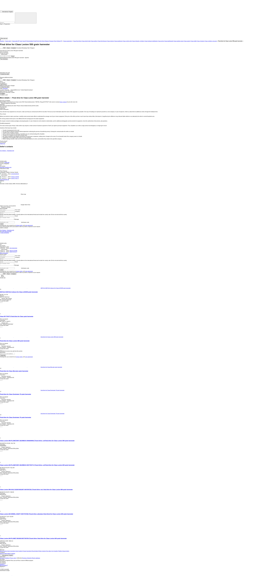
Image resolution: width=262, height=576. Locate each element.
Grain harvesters (11, 551)
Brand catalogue (36, 558)
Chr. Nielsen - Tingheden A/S (7, 150)
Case (21, 41)
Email (16, 216)
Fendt (35, 41)
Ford (38, 41)
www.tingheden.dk (4, 179)
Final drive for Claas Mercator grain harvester (14, 371)
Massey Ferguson (49, 41)
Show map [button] (23, 194)
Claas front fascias (102, 41)
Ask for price (4, 84)
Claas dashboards (168, 41)
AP (18, 41)
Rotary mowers (42, 551)
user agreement (29, 225)
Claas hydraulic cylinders (138, 41)
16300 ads (6, 162)
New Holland (57, 41)
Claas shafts (193, 41)
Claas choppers (200, 41)
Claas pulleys (94, 41)
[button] (131, 31)
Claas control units (127, 41)
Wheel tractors (3, 551)
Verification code (25, 222)
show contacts (63, 102)
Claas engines (110, 41)
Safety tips (2, 143)
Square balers (65, 551)
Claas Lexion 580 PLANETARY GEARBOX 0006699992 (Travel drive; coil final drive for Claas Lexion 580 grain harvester (37, 440)
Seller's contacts (11, 553)
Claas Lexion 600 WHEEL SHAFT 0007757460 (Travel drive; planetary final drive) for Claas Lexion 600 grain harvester (36, 514)
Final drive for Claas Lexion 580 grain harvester (15, 341)
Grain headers (19, 551)
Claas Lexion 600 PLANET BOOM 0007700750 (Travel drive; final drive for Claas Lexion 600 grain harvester (33, 538)
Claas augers (187, 41)
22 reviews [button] (2, 166)
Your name (17, 209)
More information (4, 253)
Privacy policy (13, 558)
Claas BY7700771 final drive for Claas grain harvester (16, 316)
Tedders (60, 551)
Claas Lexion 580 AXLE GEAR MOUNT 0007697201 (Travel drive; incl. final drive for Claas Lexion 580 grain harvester (36, 489)
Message (16, 219)
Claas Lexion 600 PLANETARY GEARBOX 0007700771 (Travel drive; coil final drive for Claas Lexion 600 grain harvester (37, 465)
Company (17, 211)
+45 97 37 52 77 (15, 178)
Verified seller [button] (3, 161)
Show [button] (9, 173)
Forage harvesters (27, 551)
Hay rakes (48, 551)
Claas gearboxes (118, 41)
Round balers (35, 551)
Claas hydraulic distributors (151, 41)
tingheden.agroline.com (5, 167)
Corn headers (54, 551)
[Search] (26, 18)
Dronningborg (30, 41)
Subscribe (3, 355)
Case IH (24, 41)
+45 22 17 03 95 (15, 176)
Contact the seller (5, 74)
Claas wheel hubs (86, 41)
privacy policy (19, 225)
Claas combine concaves (211, 41)
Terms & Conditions (4, 558)
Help (6, 553)
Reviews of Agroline (27, 558)
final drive (5, 88)
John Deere (42, 41)
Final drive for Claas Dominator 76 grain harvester (15, 394)
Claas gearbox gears (178, 41)
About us (2, 553)
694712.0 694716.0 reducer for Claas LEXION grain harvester (19, 292)
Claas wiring (161, 41)
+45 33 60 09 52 (15, 173)
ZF (61, 41)
